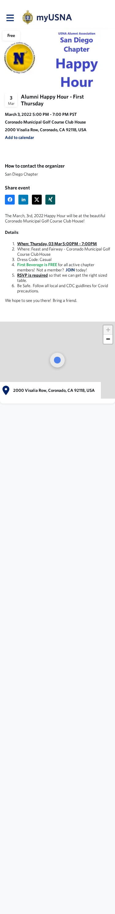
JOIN (71, 269)
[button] (19, 137)
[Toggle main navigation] (10, 17)
